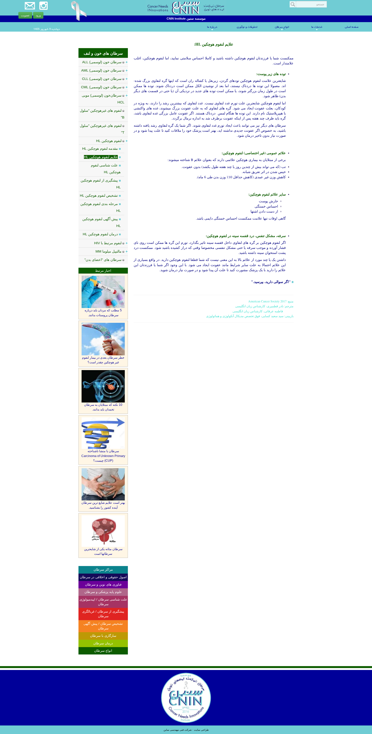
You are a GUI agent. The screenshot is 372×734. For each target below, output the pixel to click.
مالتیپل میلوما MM (108, 251)
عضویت (25, 15)
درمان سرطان (103, 643)
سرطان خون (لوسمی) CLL (101, 79)
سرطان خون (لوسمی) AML (101, 70)
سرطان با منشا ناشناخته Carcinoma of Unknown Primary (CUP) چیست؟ (103, 455)
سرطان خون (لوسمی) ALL (101, 62)
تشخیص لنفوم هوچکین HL (99, 195)
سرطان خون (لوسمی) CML (101, 87)
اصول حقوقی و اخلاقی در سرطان (103, 577)
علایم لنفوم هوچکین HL (101, 157)
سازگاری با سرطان (103, 636)
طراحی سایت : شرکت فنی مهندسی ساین (186, 729)
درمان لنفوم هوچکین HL (100, 234)
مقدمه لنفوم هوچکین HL (100, 149)
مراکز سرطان (103, 569)
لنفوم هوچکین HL (108, 141)
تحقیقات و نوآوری (247, 27)
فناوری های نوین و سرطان (103, 584)
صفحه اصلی (351, 27)
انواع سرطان (282, 28)
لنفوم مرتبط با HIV (107, 243)
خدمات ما (316, 28)
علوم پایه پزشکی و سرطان (103, 592)
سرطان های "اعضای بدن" (102, 260)
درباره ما (212, 28)
